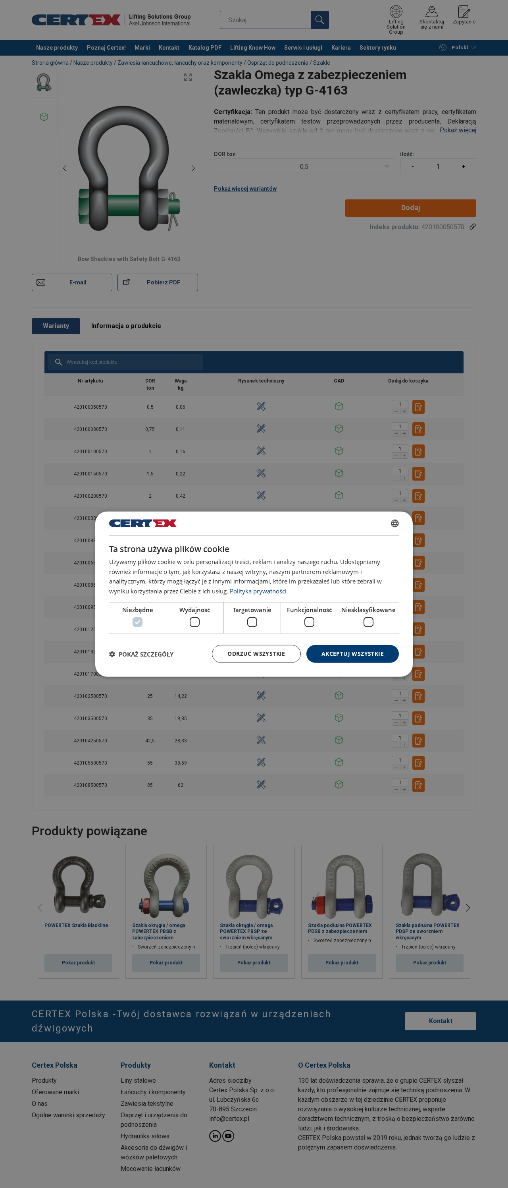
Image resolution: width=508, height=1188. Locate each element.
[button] (141, 653)
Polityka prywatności (258, 591)
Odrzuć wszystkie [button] (256, 653)
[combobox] (395, 523)
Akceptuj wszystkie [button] (352, 653)
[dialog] (254, 594)
